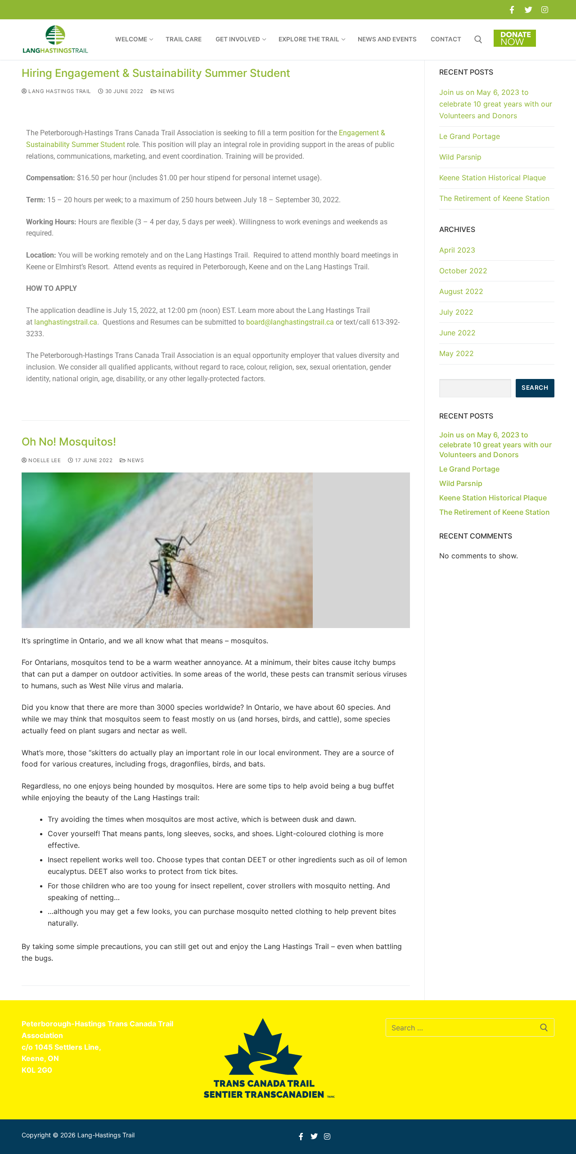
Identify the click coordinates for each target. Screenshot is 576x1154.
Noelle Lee (44, 460)
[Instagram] (545, 10)
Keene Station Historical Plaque (492, 177)
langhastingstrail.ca (65, 322)
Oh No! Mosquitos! (69, 441)
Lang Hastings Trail (59, 91)
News (166, 91)
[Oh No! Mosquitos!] (216, 550)
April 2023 (457, 249)
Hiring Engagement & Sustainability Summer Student (156, 73)
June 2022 (457, 332)
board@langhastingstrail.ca (290, 322)
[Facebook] (512, 10)
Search (535, 387)
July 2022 (456, 311)
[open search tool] (478, 40)
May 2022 (456, 353)
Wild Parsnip (460, 156)
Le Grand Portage (469, 136)
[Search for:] (470, 1027)
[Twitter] (529, 10)
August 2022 (461, 291)
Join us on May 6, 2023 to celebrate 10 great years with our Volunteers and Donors (495, 104)
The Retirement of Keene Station (494, 198)
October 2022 (463, 270)
